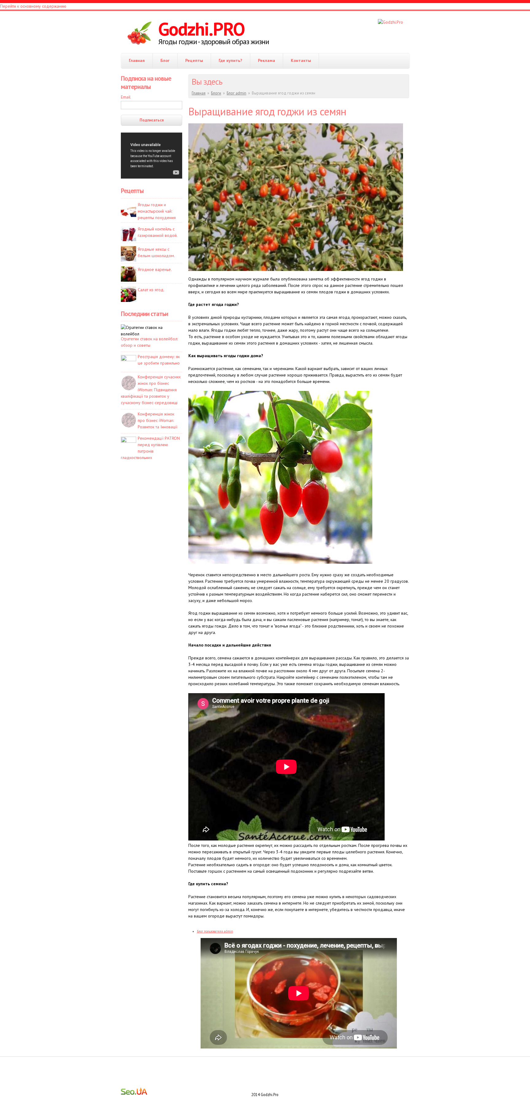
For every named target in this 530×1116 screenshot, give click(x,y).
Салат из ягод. (151, 289)
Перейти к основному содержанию (33, 6)
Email (126, 97)
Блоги (216, 93)
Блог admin (236, 93)
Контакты (301, 60)
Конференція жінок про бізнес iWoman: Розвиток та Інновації (157, 420)
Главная (137, 60)
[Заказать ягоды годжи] (390, 22)
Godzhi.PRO (201, 29)
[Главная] (139, 34)
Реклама (266, 60)
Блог (165, 60)
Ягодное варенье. (155, 269)
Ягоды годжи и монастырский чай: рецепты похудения (157, 211)
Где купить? (230, 60)
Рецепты (194, 60)
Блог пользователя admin (215, 931)
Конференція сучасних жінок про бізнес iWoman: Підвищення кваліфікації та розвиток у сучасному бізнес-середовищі (151, 389)
